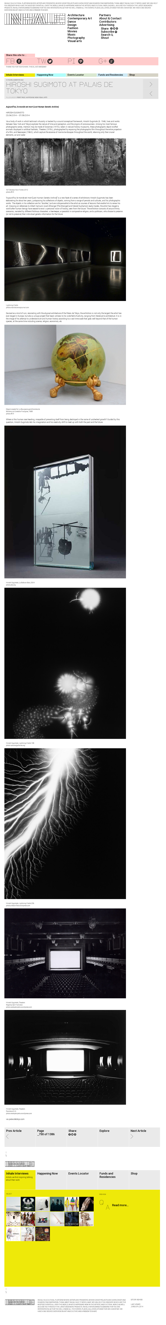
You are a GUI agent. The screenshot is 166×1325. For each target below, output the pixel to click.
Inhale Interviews (15, 75)
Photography (76, 37)
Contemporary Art (80, 18)
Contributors (107, 21)
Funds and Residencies (110, 75)
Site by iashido (136, 1300)
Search (106, 34)
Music (72, 34)
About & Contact (110, 18)
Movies (72, 31)
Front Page (21, 97)
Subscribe (108, 31)
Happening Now (45, 75)
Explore (104, 1130)
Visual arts (75, 41)
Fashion (73, 28)
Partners (105, 15)
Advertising (106, 25)
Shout (105, 37)
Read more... (120, 1205)
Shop (132, 75)
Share (105, 28)
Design (72, 25)
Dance (72, 21)
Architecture (76, 15)
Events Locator (76, 75)
